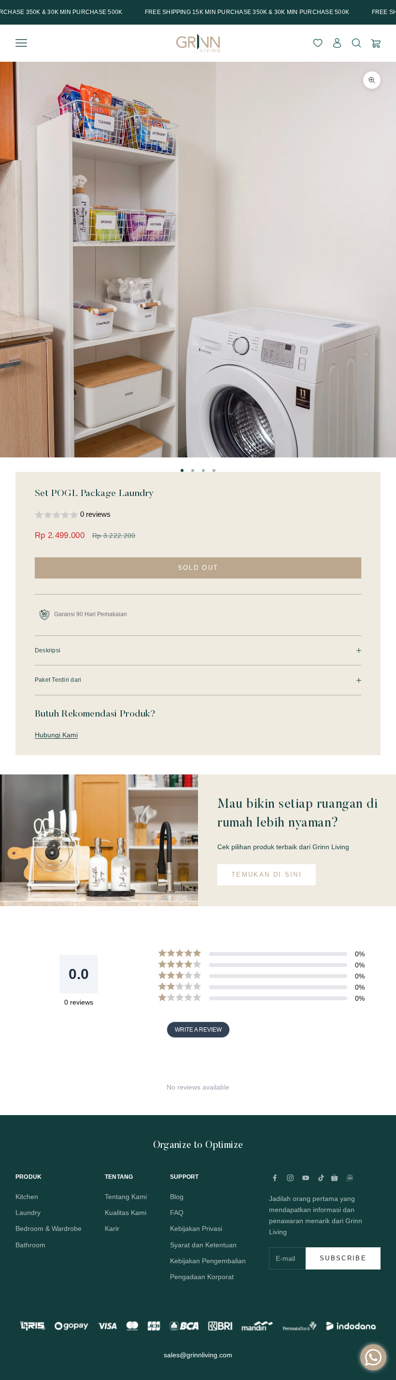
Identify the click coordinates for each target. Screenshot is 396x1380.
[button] (198, 515)
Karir (112, 1228)
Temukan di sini (266, 874)
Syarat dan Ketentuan (203, 1245)
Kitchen (26, 1197)
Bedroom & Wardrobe (48, 1228)
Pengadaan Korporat (202, 1277)
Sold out (198, 567)
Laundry (28, 1212)
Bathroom (30, 1245)
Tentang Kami (126, 1197)
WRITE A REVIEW (198, 1029)
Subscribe (343, 1258)
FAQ (177, 1212)
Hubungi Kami (56, 735)
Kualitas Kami (125, 1212)
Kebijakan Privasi (196, 1228)
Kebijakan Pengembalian (208, 1261)
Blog (177, 1197)
